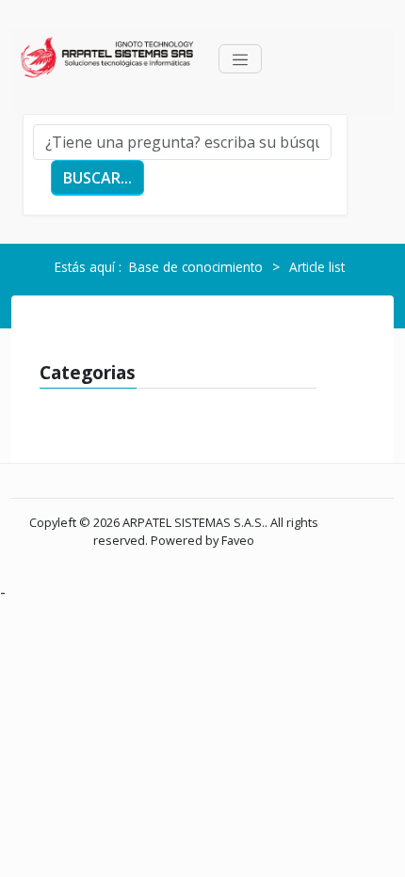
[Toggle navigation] (240, 58)
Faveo (237, 540)
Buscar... (97, 177)
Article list (317, 267)
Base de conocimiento (196, 267)
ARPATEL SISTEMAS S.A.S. (193, 522)
